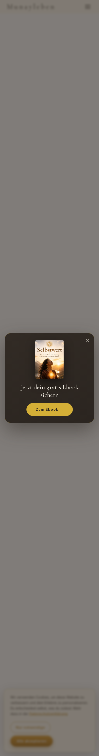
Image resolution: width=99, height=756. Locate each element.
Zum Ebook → (49, 409)
